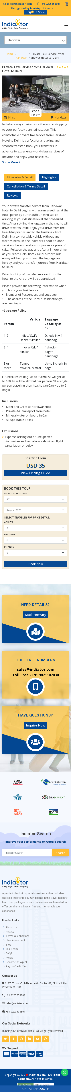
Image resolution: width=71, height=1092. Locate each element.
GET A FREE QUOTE (35, 1089)
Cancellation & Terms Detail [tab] (26, 186)
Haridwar (21, 57)
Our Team (12, 949)
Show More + (11, 162)
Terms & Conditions (17, 936)
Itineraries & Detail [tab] (20, 177)
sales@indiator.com (19, 3)
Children (9, 534)
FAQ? (9, 953)
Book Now (35, 564)
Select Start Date (15, 493)
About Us (11, 927)
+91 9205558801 (50, 3)
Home (10, 54)
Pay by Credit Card (16, 966)
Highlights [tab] (49, 177)
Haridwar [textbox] (14, 40)
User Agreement (15, 940)
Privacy (10, 931)
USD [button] (39, 12)
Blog (8, 944)
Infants (9, 546)
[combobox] (35, 40)
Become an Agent (16, 962)
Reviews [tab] (12, 195)
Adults (8, 522)
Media (9, 957)
